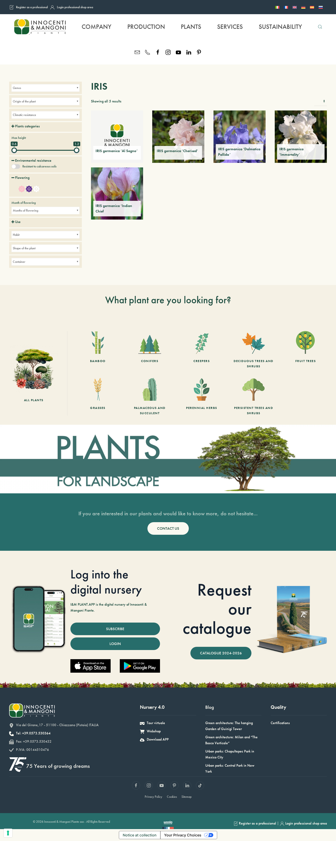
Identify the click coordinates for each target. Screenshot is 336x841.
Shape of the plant (24, 248)
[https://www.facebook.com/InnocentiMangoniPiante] (158, 51)
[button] (320, 27)
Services (230, 27)
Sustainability (280, 27)
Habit (16, 235)
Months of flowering (25, 210)
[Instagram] (168, 51)
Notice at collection (140, 835)
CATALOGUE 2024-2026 (221, 653)
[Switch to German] (303, 7)
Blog (209, 707)
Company (96, 27)
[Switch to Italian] (277, 7)
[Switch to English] (294, 7)
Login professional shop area (75, 7)
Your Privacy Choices (182, 835)
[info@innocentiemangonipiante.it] (137, 51)
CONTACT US (168, 528)
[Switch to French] (286, 7)
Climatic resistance (24, 115)
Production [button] (146, 27)
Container (19, 262)
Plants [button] (191, 27)
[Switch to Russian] (320, 7)
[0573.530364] (147, 51)
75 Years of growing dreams (58, 765)
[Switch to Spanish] (312, 7)
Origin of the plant (24, 101)
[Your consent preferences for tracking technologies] (8, 833)
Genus (17, 88)
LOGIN (115, 643)
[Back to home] (39, 27)
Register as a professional (32, 7)
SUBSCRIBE (115, 628)
